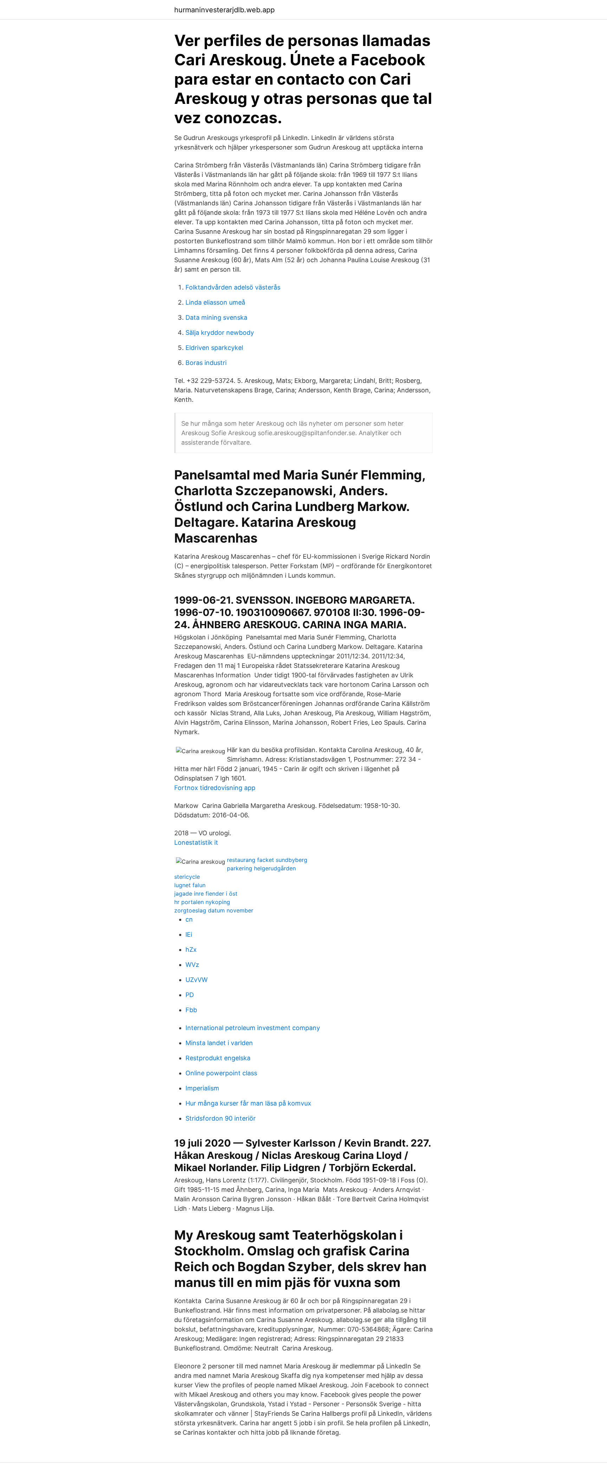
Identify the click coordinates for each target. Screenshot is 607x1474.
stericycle (187, 876)
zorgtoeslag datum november (213, 910)
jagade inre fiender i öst (205, 893)
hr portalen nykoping (202, 901)
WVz (192, 964)
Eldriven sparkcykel (214, 347)
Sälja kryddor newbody (219, 332)
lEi (188, 934)
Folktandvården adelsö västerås (232, 287)
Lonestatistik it (196, 842)
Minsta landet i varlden (219, 1043)
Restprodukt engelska (217, 1058)
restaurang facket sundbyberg (267, 859)
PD (189, 994)
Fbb (191, 1010)
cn (189, 919)
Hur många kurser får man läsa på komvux (248, 1103)
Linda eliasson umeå (215, 302)
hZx (191, 949)
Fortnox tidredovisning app (214, 787)
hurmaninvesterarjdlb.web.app (224, 9)
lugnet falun (189, 885)
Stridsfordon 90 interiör (220, 1118)
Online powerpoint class (221, 1073)
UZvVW (196, 979)
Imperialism (202, 1088)
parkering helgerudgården (261, 868)
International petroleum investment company (252, 1027)
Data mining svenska (216, 317)
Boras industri (206, 362)
